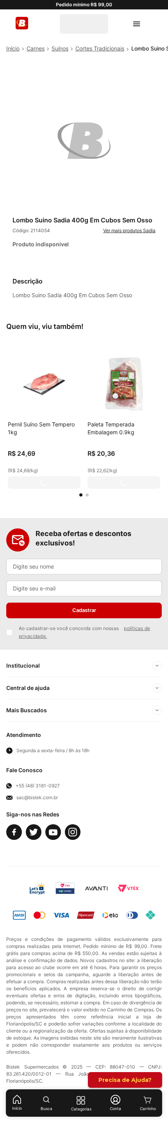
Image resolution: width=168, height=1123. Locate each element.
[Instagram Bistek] (72, 832)
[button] (80, 495)
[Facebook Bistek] (14, 832)
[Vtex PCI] (65, 888)
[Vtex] (128, 888)
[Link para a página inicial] (13, 48)
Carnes (36, 48)
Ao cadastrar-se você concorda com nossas (84, 632)
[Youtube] (53, 832)
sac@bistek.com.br (37, 797)
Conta (115, 1108)
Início (17, 1108)
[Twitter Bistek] (33, 832)
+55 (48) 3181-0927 (38, 786)
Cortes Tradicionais (99, 48)
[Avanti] (96, 888)
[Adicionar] (44, 482)
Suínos (60, 48)
